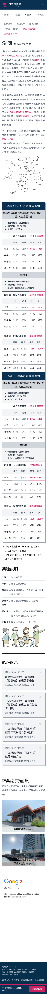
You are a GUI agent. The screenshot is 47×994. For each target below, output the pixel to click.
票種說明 (21, 23)
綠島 (18, 14)
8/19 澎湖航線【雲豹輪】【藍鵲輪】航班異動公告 (20, 678)
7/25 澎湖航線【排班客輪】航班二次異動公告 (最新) (21, 730)
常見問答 (15, 980)
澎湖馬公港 (16, 55)
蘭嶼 (6, 14)
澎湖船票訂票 (10, 33)
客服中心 (6, 980)
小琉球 (41, 14)
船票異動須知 (27, 980)
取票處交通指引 (11, 28)
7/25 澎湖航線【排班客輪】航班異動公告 (21, 754)
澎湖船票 (24, 116)
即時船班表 (7, 139)
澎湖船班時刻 (29, 28)
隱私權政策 (39, 980)
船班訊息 (33, 23)
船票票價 (8, 23)
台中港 (39, 59)
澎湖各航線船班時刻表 (20, 112)
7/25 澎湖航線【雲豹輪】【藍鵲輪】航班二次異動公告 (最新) (21, 704)
